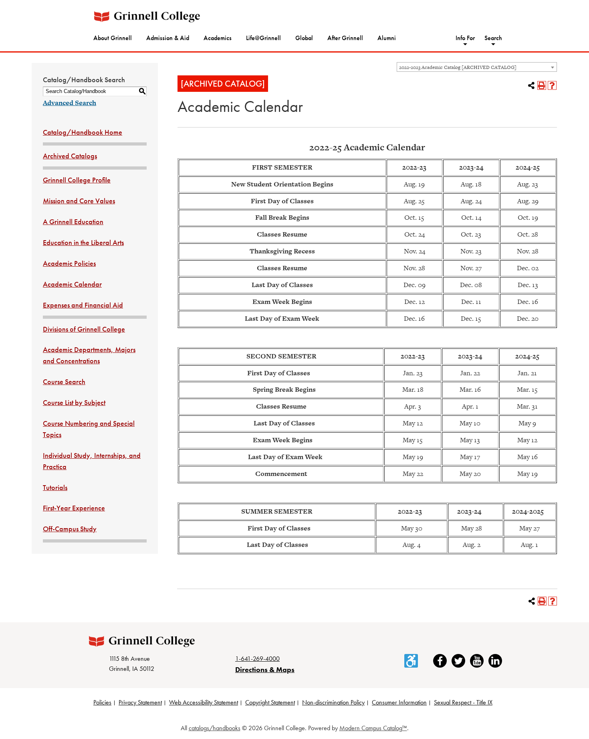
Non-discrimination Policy (333, 702)
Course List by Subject (74, 402)
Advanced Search (69, 102)
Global (304, 38)
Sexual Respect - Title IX (463, 702)
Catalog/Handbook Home (82, 132)
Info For (465, 38)
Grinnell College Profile (77, 179)
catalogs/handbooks (214, 728)
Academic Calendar (72, 284)
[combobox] (477, 67)
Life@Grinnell (263, 38)
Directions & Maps (264, 669)
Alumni (386, 38)
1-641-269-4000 (257, 658)
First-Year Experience (74, 507)
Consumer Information (399, 702)
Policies (102, 702)
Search (493, 38)
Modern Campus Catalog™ (373, 728)
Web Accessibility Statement (203, 702)
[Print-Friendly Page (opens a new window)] (541, 85)
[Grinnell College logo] (147, 16)
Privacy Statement (140, 702)
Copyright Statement (270, 702)
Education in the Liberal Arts (83, 242)
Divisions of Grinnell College (84, 329)
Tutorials (55, 487)
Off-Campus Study (70, 528)
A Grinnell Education (73, 221)
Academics (218, 38)
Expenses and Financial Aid (83, 305)
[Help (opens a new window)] (552, 85)
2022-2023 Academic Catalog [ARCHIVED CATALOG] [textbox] (457, 67)
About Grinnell (112, 38)
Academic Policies (69, 263)
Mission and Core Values (79, 200)
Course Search (64, 381)
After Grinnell (345, 38)
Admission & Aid (167, 38)
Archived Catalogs (70, 155)
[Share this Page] (531, 85)
